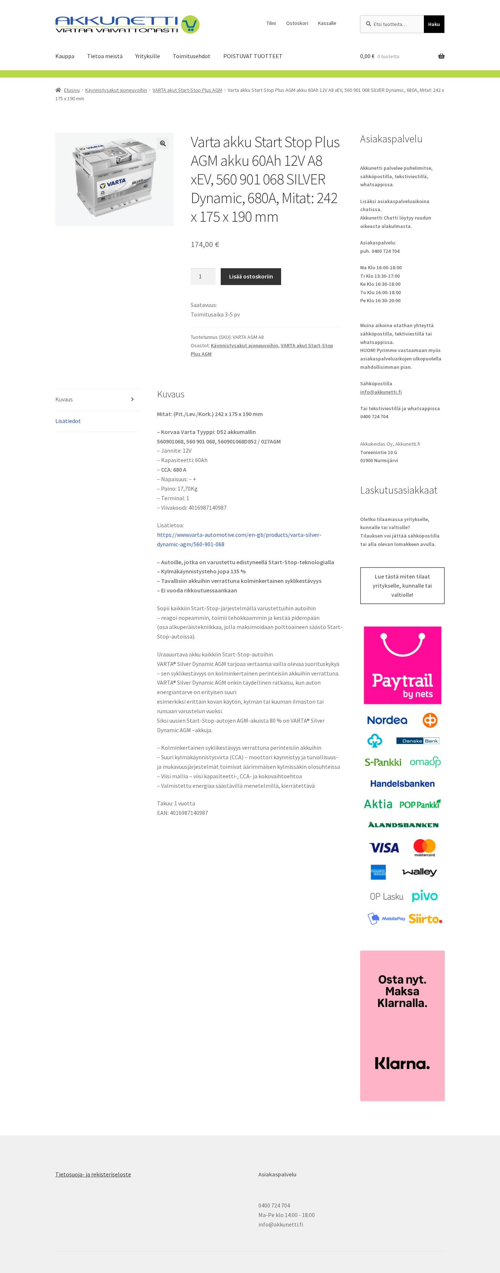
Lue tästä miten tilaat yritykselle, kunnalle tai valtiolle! (402, 586)
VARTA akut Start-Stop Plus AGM (187, 90)
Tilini (271, 23)
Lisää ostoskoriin (251, 276)
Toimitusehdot (191, 56)
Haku (434, 24)
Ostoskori (297, 23)
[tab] (97, 400)
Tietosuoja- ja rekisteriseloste (93, 1174)
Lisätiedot (68, 420)
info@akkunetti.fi (381, 392)
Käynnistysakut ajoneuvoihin (116, 90)
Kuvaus (64, 399)
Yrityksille (147, 56)
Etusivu (72, 90)
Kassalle (327, 23)
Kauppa (64, 56)
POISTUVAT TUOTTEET (253, 56)
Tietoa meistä (105, 56)
